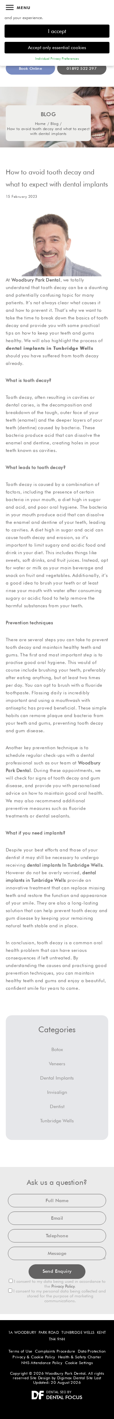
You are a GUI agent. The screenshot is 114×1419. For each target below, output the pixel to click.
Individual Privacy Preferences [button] (57, 58)
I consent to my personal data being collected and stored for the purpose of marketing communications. (59, 1296)
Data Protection (91, 1351)
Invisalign (57, 1092)
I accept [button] (57, 31)
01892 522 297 (82, 68)
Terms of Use (21, 1351)
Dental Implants (57, 1078)
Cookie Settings (79, 1362)
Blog (54, 123)
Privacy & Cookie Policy (33, 1357)
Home (40, 123)
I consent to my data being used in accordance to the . (59, 1284)
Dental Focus (64, 1397)
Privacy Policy (62, 1286)
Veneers (57, 1064)
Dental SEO (56, 1392)
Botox (57, 1049)
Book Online (30, 68)
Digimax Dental (71, 1378)
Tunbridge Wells (57, 1121)
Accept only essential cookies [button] (57, 47)
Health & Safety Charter (80, 1357)
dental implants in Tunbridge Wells (49, 348)
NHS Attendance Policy (41, 1362)
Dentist (57, 1106)
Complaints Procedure (55, 1351)
